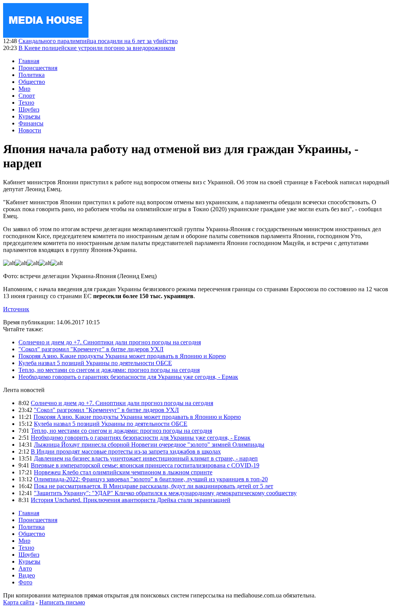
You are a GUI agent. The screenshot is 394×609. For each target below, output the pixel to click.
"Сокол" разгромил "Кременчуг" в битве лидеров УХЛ (91, 349)
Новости (29, 130)
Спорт (26, 95)
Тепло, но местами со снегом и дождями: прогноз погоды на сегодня (109, 370)
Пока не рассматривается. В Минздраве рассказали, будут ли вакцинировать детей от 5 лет (153, 486)
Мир (24, 88)
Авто (25, 568)
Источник (16, 309)
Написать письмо (62, 602)
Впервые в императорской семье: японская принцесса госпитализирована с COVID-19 (145, 465)
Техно (26, 102)
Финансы (30, 123)
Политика (31, 75)
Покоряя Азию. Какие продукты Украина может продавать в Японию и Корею (122, 356)
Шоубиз (28, 109)
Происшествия (37, 68)
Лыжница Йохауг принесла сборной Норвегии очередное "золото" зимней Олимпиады (149, 444)
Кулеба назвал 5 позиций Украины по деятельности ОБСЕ (95, 363)
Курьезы (29, 116)
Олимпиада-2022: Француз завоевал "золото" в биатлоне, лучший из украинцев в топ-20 (151, 479)
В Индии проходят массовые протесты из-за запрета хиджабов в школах (126, 451)
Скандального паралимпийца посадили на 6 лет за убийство (98, 41)
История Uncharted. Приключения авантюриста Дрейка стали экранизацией (130, 500)
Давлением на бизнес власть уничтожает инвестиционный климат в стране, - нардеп (146, 458)
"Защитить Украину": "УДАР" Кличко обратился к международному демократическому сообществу (165, 493)
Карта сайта (18, 602)
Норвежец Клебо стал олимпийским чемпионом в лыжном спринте (123, 472)
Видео (26, 575)
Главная (28, 61)
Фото (25, 582)
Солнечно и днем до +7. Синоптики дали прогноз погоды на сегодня (109, 342)
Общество (31, 81)
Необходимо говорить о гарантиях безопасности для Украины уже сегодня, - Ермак (128, 377)
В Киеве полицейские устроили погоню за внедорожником (96, 48)
